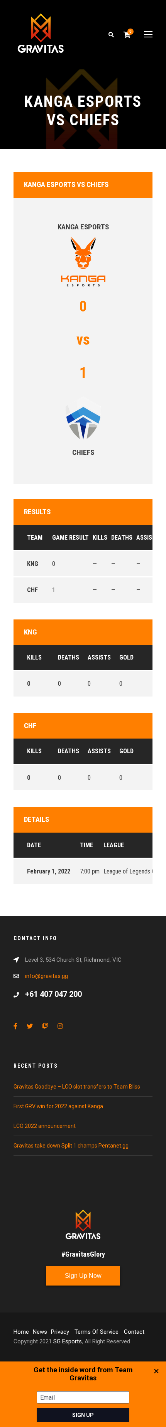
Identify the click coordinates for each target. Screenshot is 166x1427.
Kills (34, 657)
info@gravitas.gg (46, 976)
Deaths (68, 657)
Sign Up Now (83, 1275)
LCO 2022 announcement (45, 1126)
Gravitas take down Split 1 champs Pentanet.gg (71, 1146)
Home (21, 1331)
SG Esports (67, 1341)
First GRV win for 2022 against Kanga (58, 1106)
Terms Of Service (97, 1331)
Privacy (61, 1331)
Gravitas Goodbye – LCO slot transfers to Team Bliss (77, 1087)
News (40, 1331)
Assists (99, 657)
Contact (134, 1331)
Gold (126, 657)
